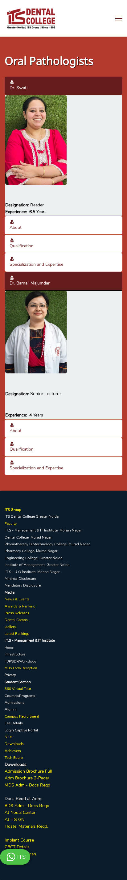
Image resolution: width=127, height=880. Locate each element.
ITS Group (13, 509)
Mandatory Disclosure (23, 585)
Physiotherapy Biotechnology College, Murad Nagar (47, 544)
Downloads (14, 743)
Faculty (11, 523)
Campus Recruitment (22, 716)
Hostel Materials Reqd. (26, 826)
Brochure (35, 771)
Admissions (14, 702)
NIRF (9, 737)
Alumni (11, 709)
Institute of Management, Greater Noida (37, 564)
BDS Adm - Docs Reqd (27, 806)
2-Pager (41, 778)
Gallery (10, 626)
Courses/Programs (20, 695)
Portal (33, 730)
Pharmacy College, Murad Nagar (31, 550)
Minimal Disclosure (20, 578)
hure (28, 778)
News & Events (17, 599)
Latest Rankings (17, 633)
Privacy (10, 675)
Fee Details (14, 723)
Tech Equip (14, 757)
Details (22, 847)
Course (26, 840)
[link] (36, 99)
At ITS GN (14, 819)
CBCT (10, 847)
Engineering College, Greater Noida (33, 557)
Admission (15, 771)
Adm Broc (14, 778)
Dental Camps (16, 619)
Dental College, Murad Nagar (28, 537)
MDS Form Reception (21, 668)
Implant (12, 840)
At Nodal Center (20, 812)
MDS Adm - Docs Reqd (27, 785)
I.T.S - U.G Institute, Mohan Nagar (32, 571)
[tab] (63, 86)
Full (48, 771)
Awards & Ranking (20, 606)
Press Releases (17, 613)
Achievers (13, 750)
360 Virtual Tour (18, 688)
